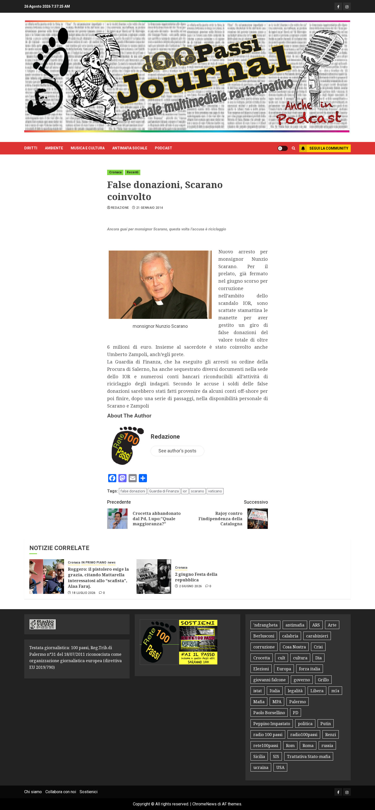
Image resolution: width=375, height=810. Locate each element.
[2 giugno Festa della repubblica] (153, 576)
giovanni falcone (269, 680)
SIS (276, 756)
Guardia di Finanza (164, 491)
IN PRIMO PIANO (93, 562)
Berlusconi (263, 636)
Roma (308, 745)
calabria (290, 636)
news (112, 562)
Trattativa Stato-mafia (308, 756)
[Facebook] (338, 6)
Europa (284, 669)
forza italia (309, 669)
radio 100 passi (267, 734)
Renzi (330, 734)
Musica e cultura (88, 148)
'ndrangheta (265, 625)
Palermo (297, 701)
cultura (300, 658)
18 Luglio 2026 (84, 593)
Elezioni (261, 669)
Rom (290, 745)
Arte (332, 625)
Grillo (323, 680)
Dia (318, 658)
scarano (197, 491)
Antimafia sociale (129, 148)
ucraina (260, 767)
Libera (316, 691)
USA (280, 767)
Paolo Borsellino (269, 712)
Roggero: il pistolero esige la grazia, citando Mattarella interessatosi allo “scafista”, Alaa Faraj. (98, 577)
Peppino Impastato (271, 723)
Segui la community (328, 148)
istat (257, 691)
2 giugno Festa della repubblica (196, 577)
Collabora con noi (60, 791)
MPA (276, 701)
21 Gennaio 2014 (149, 208)
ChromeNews (204, 804)
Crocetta (261, 658)
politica (305, 723)
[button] (293, 148)
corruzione (264, 647)
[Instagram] (347, 6)
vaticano (215, 491)
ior (185, 491)
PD (295, 712)
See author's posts (177, 450)
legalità (295, 691)
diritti (30, 148)
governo (302, 680)
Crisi (318, 647)
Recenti (132, 172)
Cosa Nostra (294, 647)
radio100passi (303, 734)
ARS (316, 625)
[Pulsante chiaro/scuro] (283, 148)
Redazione (120, 208)
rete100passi (265, 745)
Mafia (259, 701)
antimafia (294, 625)
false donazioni (132, 491)
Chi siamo (33, 791)
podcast (163, 148)
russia (327, 745)
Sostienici (88, 791)
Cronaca (115, 172)
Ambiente (54, 148)
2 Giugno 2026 (190, 586)
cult (281, 658)
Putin (325, 723)
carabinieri (317, 636)
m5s (335, 691)
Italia (275, 691)
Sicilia (259, 756)
